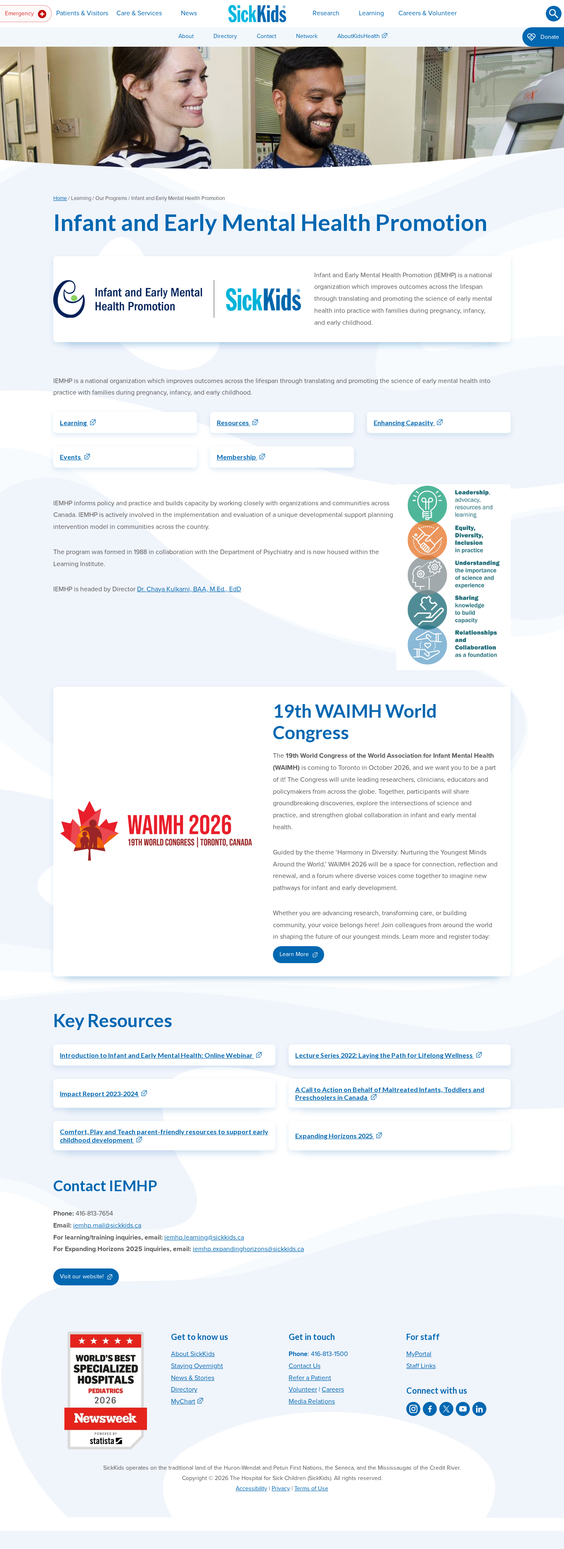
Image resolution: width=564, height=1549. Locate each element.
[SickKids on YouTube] (463, 1409)
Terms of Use (311, 1488)
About (186, 36)
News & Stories (192, 1378)
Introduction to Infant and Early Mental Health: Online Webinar (157, 1055)
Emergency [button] (20, 13)
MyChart (183, 1401)
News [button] (189, 13)
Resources (233, 422)
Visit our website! (82, 1276)
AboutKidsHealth (358, 36)
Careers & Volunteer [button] (427, 13)
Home (60, 198)
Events (71, 457)
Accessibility (251, 1488)
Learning (74, 422)
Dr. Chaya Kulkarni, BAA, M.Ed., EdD (189, 589)
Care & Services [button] (139, 13)
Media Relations (312, 1401)
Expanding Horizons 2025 (334, 1136)
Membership (237, 457)
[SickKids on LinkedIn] (479, 1409)
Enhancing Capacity (404, 422)
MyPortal (418, 1354)
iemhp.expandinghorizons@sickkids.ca (248, 1249)
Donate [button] (549, 36)
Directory (225, 36)
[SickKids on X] (446, 1409)
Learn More (294, 954)
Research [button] (326, 13)
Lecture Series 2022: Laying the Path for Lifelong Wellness (384, 1055)
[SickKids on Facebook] (430, 1409)
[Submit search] (553, 13)
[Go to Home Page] (257, 13)
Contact (266, 36)
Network (307, 36)
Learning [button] (371, 13)
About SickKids (193, 1354)
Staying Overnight (197, 1366)
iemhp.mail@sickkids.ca (107, 1225)
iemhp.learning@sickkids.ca (204, 1237)
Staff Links (421, 1366)
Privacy (281, 1488)
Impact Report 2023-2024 (99, 1093)
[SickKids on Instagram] (413, 1409)
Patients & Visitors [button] (82, 13)
